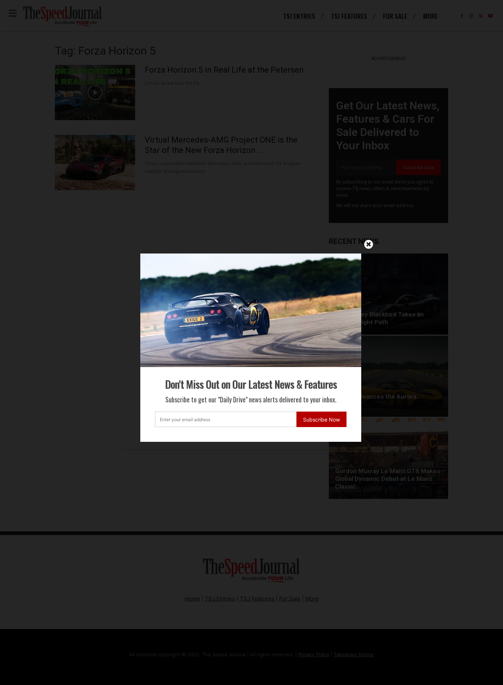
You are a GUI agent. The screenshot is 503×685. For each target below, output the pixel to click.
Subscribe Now (321, 419)
